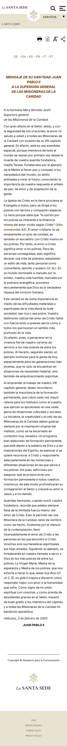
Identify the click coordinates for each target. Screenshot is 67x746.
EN (23, 56)
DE (16, 56)
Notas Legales (33, 725)
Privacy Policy (33, 735)
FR (38, 56)
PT (51, 56)
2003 (17, 24)
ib (53, 268)
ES (31, 56)
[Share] (63, 40)
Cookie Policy (33, 730)
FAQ (33, 720)
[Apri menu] (62, 8)
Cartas (7, 24)
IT (44, 56)
